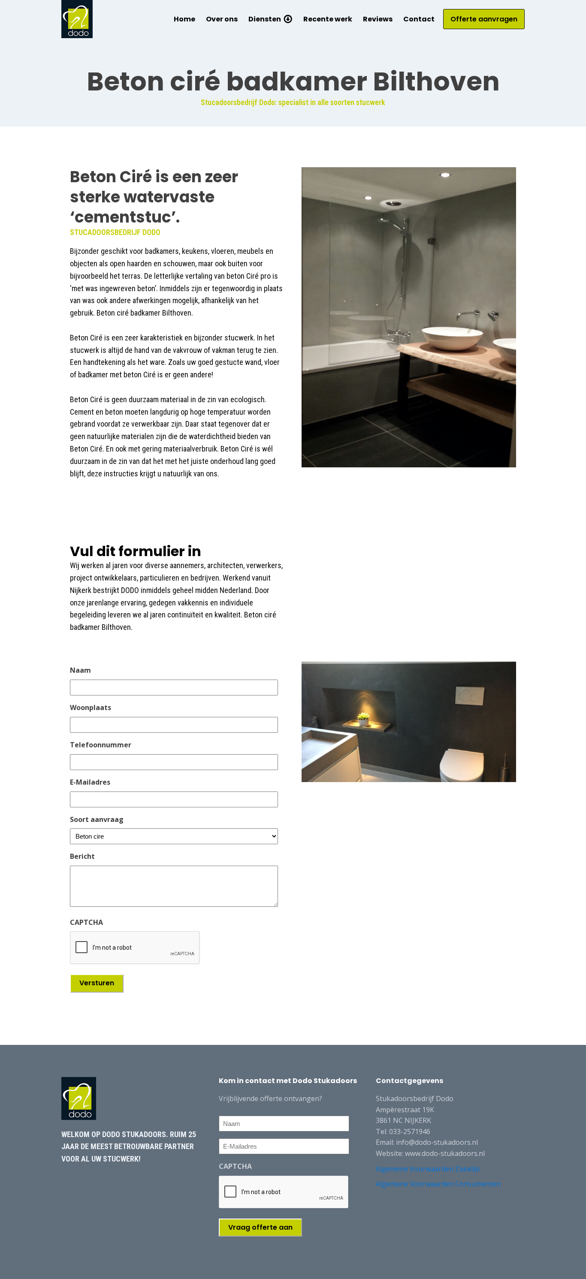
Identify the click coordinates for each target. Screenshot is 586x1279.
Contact (419, 19)
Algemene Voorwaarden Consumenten (438, 1184)
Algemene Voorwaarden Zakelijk (428, 1169)
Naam (80, 670)
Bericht (82, 856)
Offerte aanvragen (483, 19)
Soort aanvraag (97, 819)
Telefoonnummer (100, 744)
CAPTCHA (86, 922)
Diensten (264, 19)
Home (184, 19)
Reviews (378, 19)
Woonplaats (90, 707)
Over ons (222, 19)
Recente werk (327, 19)
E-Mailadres (90, 782)
